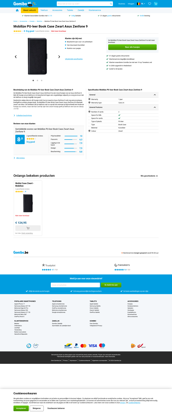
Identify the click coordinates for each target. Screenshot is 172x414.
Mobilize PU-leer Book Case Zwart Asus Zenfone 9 (60, 21)
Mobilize (39, 21)
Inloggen (131, 4)
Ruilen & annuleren (20, 332)
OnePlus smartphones (59, 308)
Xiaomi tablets (94, 310)
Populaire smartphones (25, 301)
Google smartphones (58, 312)
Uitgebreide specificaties (74, 59)
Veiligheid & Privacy (96, 325)
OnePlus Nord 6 (19, 316)
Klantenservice (95, 10)
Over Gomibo (94, 323)
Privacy (65, 360)
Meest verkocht (29, 10)
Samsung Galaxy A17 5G (22, 312)
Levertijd (17, 328)
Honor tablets (94, 308)
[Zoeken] (111, 4)
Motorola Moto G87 (20, 314)
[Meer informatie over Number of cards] (89, 112)
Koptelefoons (132, 312)
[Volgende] (59, 56)
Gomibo (93, 321)
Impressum (73, 360)
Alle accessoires (133, 316)
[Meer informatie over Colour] (89, 131)
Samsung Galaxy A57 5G (22, 306)
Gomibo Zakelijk (57, 323)
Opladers (130, 308)
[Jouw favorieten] (149, 4)
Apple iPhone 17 (19, 304)
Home (15, 21)
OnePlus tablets (95, 312)
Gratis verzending (27, 233)
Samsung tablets (95, 306)
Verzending (18, 330)
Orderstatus (18, 325)
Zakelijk (81, 10)
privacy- (123, 403)
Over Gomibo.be (56, 360)
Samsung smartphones (59, 306)
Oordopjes (131, 310)
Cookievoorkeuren (84, 360)
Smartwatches (132, 314)
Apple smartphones (58, 304)
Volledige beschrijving (24, 115)
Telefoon (44, 10)
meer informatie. (110, 356)
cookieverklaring (134, 403)
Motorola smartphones (59, 310)
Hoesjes (32, 21)
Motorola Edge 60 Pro (21, 308)
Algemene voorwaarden (99, 360)
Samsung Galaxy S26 (21, 310)
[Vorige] (15, 56)
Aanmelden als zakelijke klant (61, 325)
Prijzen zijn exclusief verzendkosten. (109, 355)
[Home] (17, 10)
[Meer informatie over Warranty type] (89, 102)
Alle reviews (20, 158)
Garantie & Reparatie (20, 334)
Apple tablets (94, 304)
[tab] (33, 80)
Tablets (70, 10)
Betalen (16, 323)
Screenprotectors (133, 306)
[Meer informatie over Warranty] (89, 99)
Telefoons (56, 301)
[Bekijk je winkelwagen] (156, 4)
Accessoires (57, 10)
